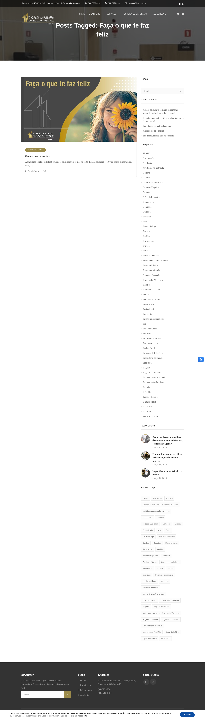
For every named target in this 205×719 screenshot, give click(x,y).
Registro (146, 367)
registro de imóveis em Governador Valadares (161, 613)
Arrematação (148, 158)
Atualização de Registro (153, 131)
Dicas (168, 530)
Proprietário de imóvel (152, 358)
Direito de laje (148, 537)
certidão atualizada (150, 524)
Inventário (147, 314)
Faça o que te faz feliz (37, 156)
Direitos (146, 231)
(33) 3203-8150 (94, 3)
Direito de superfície (166, 537)
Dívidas (146, 236)
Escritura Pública (150, 265)
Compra (178, 524)
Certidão (146, 177)
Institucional (148, 309)
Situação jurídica (172, 632)
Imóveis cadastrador (152, 299)
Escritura (166, 556)
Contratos (147, 207)
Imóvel (170, 568)
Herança (146, 285)
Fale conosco (86, 690)
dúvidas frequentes (150, 556)
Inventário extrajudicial (164, 575)
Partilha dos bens (150, 343)
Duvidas (146, 246)
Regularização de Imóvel (154, 377)
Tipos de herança (150, 638)
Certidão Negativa (151, 187)
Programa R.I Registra (170, 600)
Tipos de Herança (150, 397)
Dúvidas (146, 250)
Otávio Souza (33, 171)
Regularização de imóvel (152, 626)
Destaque (147, 216)
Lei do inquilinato (151, 328)
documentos (148, 549)
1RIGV (146, 153)
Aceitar (187, 714)
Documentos (148, 241)
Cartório (146, 173)
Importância (147, 568)
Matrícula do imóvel (151, 588)
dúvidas (160, 549)
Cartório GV (147, 518)
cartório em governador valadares (156, 511)
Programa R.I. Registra (153, 353)
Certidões (147, 192)
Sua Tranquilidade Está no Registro (158, 136)
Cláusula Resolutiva (152, 197)
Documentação (171, 543)
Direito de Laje (149, 226)
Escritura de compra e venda (155, 260)
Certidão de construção (153, 182)
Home (83, 680)
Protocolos (147, 363)
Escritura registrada (151, 270)
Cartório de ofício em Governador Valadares (160, 505)
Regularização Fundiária (153, 382)
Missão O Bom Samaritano (154, 594)
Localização (85, 685)
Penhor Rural (149, 348)
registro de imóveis (161, 607)
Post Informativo (149, 600)
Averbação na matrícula (153, 168)
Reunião (146, 387)
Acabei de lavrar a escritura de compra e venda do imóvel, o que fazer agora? (167, 440)
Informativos (148, 304)
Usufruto (147, 411)
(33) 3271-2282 (114, 3)
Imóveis (146, 294)
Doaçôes (157, 543)
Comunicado (148, 202)
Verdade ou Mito (150, 416)
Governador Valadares (153, 280)
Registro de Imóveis (152, 372)
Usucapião (147, 406)
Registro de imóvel (150, 619)
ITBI (145, 324)
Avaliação (84, 695)
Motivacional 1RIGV (152, 338)
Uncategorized (149, 402)
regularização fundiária (152, 632)
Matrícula (147, 333)
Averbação (147, 163)
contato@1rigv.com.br (137, 3)
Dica (145, 221)
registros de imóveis (170, 619)
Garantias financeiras (152, 275)
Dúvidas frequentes (151, 255)
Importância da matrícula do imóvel (158, 126)
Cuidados (147, 212)
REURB (147, 392)
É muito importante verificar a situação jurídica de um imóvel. (167, 457)
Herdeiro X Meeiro (151, 289)
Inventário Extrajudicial (153, 319)
